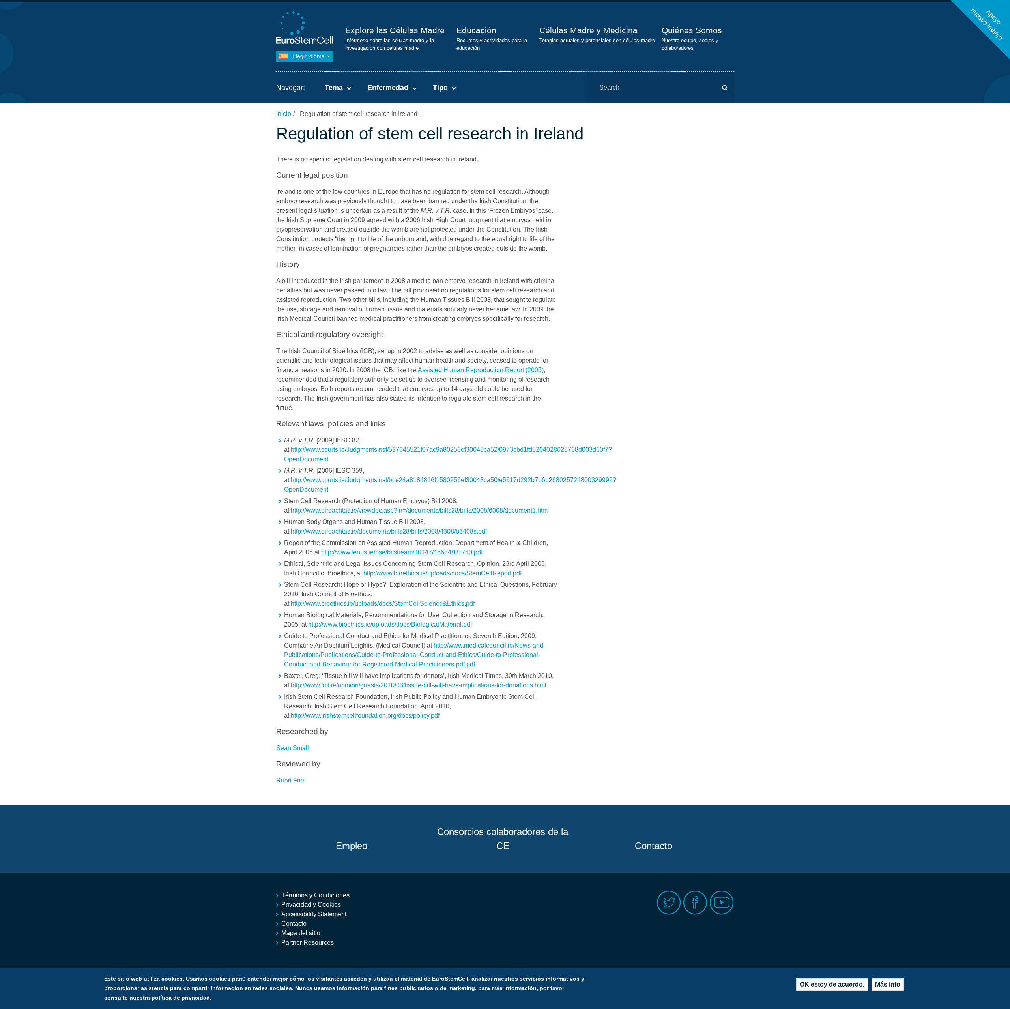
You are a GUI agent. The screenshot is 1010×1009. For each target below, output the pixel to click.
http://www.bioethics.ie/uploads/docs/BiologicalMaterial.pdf (390, 624)
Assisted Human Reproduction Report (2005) (481, 370)
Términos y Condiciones (315, 895)
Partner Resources (307, 942)
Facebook (695, 903)
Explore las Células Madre (395, 30)
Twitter (669, 903)
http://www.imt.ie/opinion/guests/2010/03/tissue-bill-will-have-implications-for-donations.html (418, 685)
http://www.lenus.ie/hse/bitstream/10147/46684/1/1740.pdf (402, 552)
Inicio (283, 113)
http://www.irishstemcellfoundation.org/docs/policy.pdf (365, 715)
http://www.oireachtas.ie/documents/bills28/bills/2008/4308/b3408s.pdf (389, 531)
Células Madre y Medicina (588, 30)
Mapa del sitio (300, 933)
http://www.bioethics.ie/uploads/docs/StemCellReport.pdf (442, 573)
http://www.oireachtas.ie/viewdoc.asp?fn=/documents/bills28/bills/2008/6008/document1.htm (419, 510)
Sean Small (292, 748)
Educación (476, 30)
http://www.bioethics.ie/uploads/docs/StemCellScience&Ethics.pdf (383, 603)
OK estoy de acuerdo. (832, 984)
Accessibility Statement (313, 914)
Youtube (722, 903)
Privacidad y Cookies (311, 904)
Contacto (653, 846)
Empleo (351, 846)
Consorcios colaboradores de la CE (502, 838)
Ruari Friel (291, 780)
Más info (887, 984)
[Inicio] (305, 28)
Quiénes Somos (692, 30)
